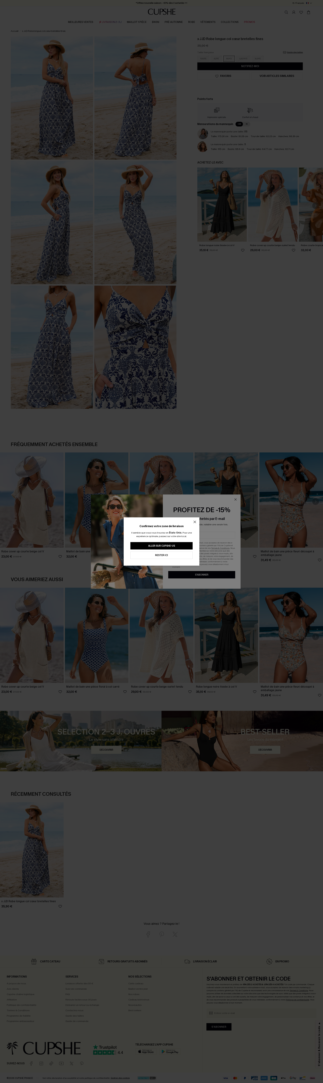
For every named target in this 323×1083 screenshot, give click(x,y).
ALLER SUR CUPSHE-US (161, 545)
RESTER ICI (161, 555)
